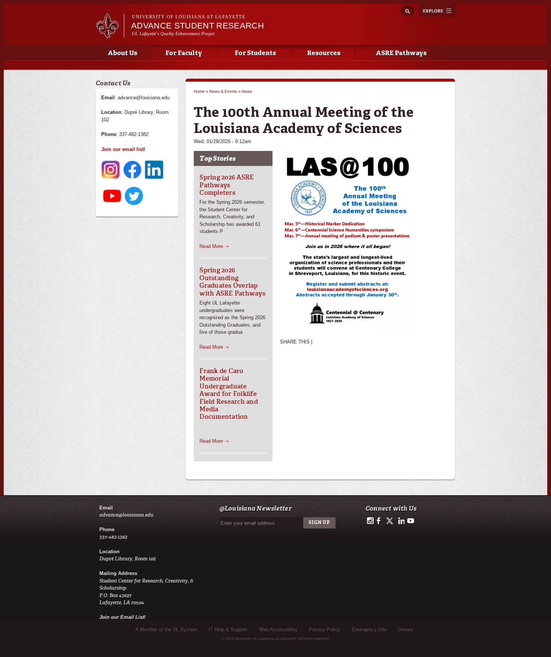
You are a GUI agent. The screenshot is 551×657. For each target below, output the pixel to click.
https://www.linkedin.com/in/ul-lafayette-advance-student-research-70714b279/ (400, 521)
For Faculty (183, 53)
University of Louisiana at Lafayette (188, 16)
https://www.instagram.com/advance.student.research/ (370, 521)
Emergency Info (369, 629)
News (247, 91)
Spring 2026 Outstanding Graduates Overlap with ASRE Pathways (232, 281)
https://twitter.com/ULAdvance (390, 521)
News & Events (223, 91)
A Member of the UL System (166, 629)
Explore (437, 10)
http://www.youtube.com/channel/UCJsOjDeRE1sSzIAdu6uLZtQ (411, 521)
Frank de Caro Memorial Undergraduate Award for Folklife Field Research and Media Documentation (228, 394)
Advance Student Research (197, 25)
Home (199, 91)
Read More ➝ (214, 246)
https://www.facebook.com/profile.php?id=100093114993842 (380, 521)
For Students (255, 53)
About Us (122, 53)
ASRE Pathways (401, 53)
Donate (405, 629)
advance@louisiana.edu (126, 515)
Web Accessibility (278, 629)
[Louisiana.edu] (110, 34)
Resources (323, 53)
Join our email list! (123, 149)
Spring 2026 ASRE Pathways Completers (226, 185)
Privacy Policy (324, 629)
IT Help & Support (227, 629)
